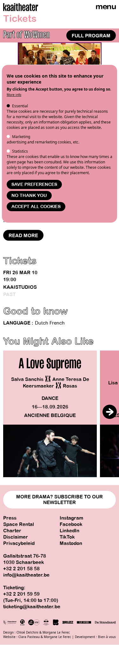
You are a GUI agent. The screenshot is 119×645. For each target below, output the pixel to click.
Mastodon (71, 543)
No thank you (29, 195)
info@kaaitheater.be (26, 575)
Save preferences (34, 184)
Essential (20, 106)
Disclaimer (15, 537)
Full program (91, 36)
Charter (12, 531)
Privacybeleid (19, 543)
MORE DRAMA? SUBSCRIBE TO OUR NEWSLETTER (59, 499)
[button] (110, 412)
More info (14, 94)
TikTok (67, 537)
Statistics (20, 151)
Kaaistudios (20, 287)
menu (106, 6)
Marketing (21, 136)
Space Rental (18, 524)
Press (10, 518)
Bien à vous (107, 637)
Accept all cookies (36, 206)
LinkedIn (69, 531)
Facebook (71, 524)
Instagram (71, 518)
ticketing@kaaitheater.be (31, 607)
